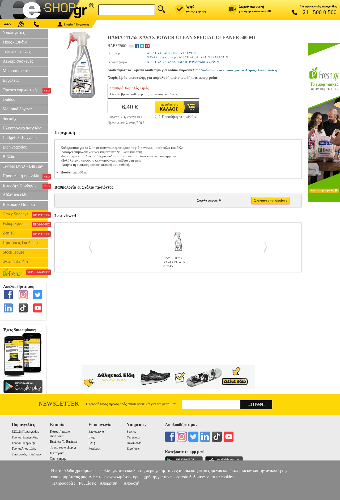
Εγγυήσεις (133, 448)
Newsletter (59, 403)
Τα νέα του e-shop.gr (63, 447)
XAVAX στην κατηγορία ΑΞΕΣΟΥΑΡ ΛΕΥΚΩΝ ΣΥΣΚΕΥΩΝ (187, 57)
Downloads (134, 443)
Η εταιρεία (56, 453)
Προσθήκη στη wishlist (179, 117)
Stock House (13, 252)
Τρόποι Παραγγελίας (25, 437)
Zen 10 (25, 233)
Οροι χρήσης (58, 458)
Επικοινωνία (96, 431)
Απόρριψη (108, 483)
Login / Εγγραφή (76, 24)
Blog (91, 437)
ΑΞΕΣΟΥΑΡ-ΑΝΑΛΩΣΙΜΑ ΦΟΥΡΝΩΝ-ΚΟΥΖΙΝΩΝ (183, 62)
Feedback (94, 448)
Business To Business (64, 442)
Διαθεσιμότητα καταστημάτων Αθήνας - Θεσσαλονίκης (239, 70)
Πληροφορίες (63, 483)
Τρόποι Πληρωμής (23, 443)
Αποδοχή (131, 483)
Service (131, 431)
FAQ (91, 443)
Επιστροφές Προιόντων (26, 454)
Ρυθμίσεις (87, 483)
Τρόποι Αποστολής (24, 448)
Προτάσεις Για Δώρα (20, 242)
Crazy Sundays (25, 214)
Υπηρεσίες (133, 437)
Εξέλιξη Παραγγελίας (25, 431)
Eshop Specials (25, 223)
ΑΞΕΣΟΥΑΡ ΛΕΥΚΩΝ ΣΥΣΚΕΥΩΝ (171, 53)
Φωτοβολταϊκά (15, 261)
